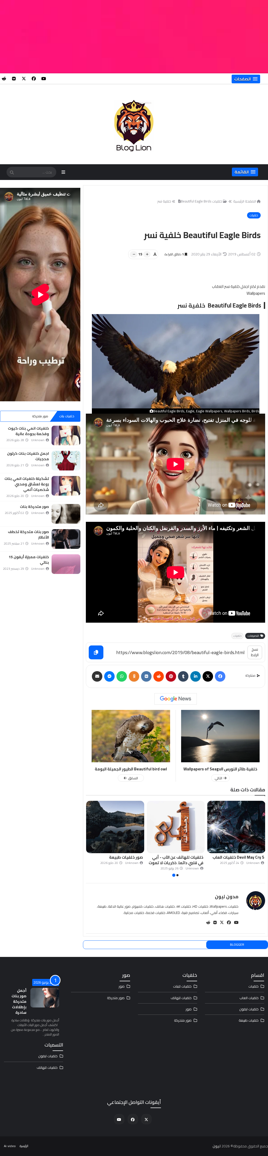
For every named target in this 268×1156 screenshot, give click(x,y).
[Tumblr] (183, 676)
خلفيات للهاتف (181, 998)
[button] (246, 79)
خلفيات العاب (249, 998)
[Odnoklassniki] (134, 676)
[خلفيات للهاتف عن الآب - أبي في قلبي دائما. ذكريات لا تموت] (236, 827)
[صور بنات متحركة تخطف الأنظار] (66, 539)
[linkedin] (195, 676)
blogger (237, 944)
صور (189, 1009)
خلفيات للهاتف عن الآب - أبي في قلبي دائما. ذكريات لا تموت (236, 860)
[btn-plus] (146, 254)
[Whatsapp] (121, 676)
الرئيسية (24, 1146)
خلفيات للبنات (182, 986)
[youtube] (44, 79)
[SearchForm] (12, 172)
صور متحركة (40, 416)
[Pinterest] (171, 676)
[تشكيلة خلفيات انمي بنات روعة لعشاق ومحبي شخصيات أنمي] (66, 486)
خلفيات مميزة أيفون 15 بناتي (29, 560)
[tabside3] (13, 416)
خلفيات (254, 215)
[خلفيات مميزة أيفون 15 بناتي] (66, 564)
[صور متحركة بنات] (66, 514)
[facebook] (34, 79)
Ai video (10, 1146)
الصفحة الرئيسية (244, 201)
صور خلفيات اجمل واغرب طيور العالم (116, 860)
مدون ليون (226, 896)
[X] (208, 676)
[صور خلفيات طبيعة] (176, 827)
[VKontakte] (146, 676)
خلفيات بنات (66, 416)
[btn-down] (133, 254)
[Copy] (96, 652)
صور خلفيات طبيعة (186, 857)
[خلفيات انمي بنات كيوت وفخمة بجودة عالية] (66, 435)
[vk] (14, 79)
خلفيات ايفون (249, 1009)
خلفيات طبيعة (249, 1020)
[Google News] (175, 699)
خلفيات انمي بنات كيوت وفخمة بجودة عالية (28, 431)
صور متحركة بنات (34, 506)
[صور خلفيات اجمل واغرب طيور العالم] (115, 827)
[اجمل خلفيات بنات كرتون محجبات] (66, 460)
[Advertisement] (134, 36)
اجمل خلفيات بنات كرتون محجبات (28, 456)
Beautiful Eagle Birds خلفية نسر (184, 201)
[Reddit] (158, 676)
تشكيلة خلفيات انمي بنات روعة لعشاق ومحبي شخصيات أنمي (26, 484)
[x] (24, 79)
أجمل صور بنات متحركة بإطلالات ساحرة (19, 1001)
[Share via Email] (97, 676)
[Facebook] (220, 676)
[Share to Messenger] (109, 676)
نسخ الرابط (255, 652)
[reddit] (4, 79)
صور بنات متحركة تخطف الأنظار (28, 534)
